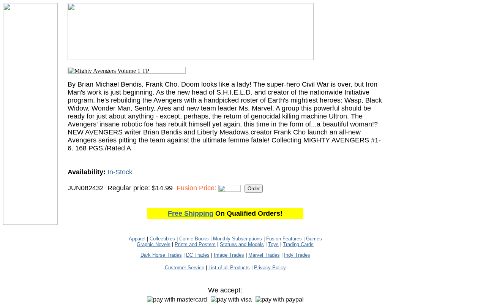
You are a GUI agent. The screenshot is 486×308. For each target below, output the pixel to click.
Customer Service (184, 267)
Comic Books (194, 239)
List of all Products (229, 267)
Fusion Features (284, 239)
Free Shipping (190, 213)
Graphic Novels (153, 244)
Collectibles (162, 239)
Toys (273, 244)
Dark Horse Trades (161, 255)
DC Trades (198, 255)
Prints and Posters (195, 244)
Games (314, 239)
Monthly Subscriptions (237, 239)
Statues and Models (242, 244)
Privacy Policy (270, 267)
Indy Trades (297, 255)
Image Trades (229, 255)
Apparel (137, 239)
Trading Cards (298, 244)
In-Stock (120, 172)
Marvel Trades (264, 255)
